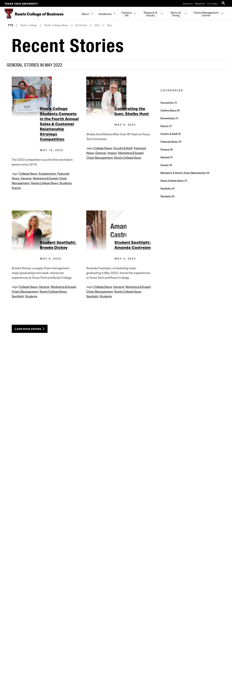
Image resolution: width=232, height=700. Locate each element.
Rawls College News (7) (173, 180)
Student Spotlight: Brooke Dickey (58, 244)
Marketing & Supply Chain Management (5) (184, 172)
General (26, 178)
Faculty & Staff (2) (170, 133)
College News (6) (170, 110)
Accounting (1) (168, 102)
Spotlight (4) (167, 188)
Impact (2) (166, 164)
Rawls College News (56, 25)
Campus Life (127, 13)
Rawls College (28, 25)
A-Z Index (212, 3)
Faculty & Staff (122, 147)
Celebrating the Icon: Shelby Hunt (131, 110)
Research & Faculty (150, 13)
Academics (105, 14)
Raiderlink (200, 3)
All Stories (81, 25)
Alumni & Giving (176, 13)
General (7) (166, 157)
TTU (10, 25)
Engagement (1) (169, 118)
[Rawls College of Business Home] (6, 13)
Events (16, 187)
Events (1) (166, 125)
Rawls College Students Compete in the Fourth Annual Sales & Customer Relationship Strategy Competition (59, 123)
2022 (97, 25)
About (85, 14)
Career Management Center (206, 13)
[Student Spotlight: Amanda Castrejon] (123, 230)
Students (65, 182)
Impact (112, 152)
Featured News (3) (170, 141)
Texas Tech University (21, 3)
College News (28, 173)
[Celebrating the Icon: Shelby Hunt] (123, 97)
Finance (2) (166, 149)
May (109, 25)
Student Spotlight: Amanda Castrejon (132, 244)
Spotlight (18, 296)
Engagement (47, 173)
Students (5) (167, 196)
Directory (188, 3)
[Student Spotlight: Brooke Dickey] (49, 230)
